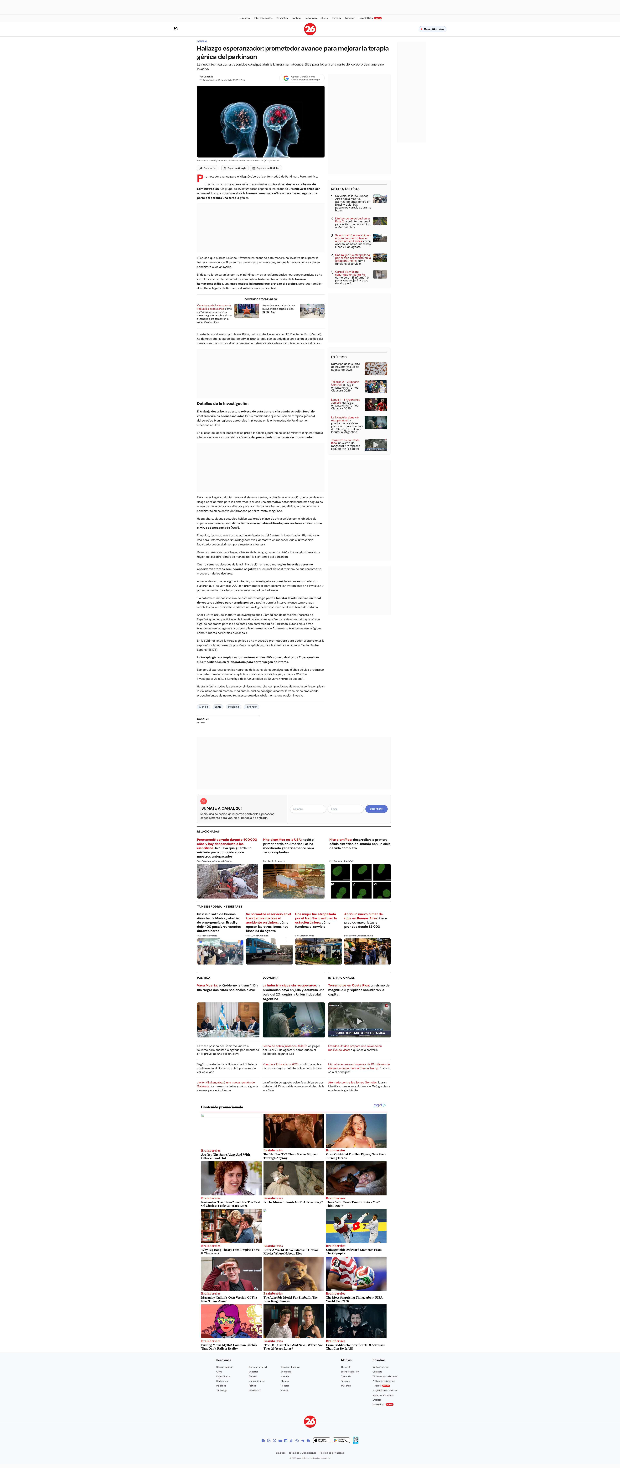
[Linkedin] (285, 1440)
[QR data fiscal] (355, 1443)
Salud (218, 706)
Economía (271, 978)
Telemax (345, 1381)
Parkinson (251, 706)
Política (203, 978)
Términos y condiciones (384, 1376)
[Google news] (308, 1440)
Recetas (285, 1385)
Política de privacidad (383, 1381)
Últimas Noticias (224, 1367)
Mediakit (380, 1385)
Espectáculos (223, 1376)
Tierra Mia (346, 1376)
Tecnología (221, 1390)
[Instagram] (268, 1440)
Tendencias (255, 1390)
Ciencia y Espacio (290, 1367)
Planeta (285, 1381)
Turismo (285, 1390)
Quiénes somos (380, 1367)
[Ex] (274, 1440)
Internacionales (341, 978)
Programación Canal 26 (384, 1390)
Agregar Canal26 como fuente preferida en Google (305, 78)
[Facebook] (263, 1440)
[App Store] (321, 1441)
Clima (219, 1371)
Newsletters (382, 1404)
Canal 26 (208, 76)
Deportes (253, 1371)
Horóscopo (222, 1381)
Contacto (377, 1371)
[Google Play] (341, 1441)
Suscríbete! (376, 808)
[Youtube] (280, 1440)
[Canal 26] (310, 1422)
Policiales (221, 1385)
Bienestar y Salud (258, 1367)
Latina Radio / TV (350, 1371)
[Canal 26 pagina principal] (310, 34)
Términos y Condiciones (302, 1452)
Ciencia (203, 706)
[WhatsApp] (297, 1440)
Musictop (346, 1385)
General (202, 41)
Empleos (376, 1399)
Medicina (233, 706)
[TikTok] (291, 1440)
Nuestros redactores (383, 1395)
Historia (285, 1376)
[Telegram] (302, 1440)
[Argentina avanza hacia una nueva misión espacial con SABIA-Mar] (312, 311)
